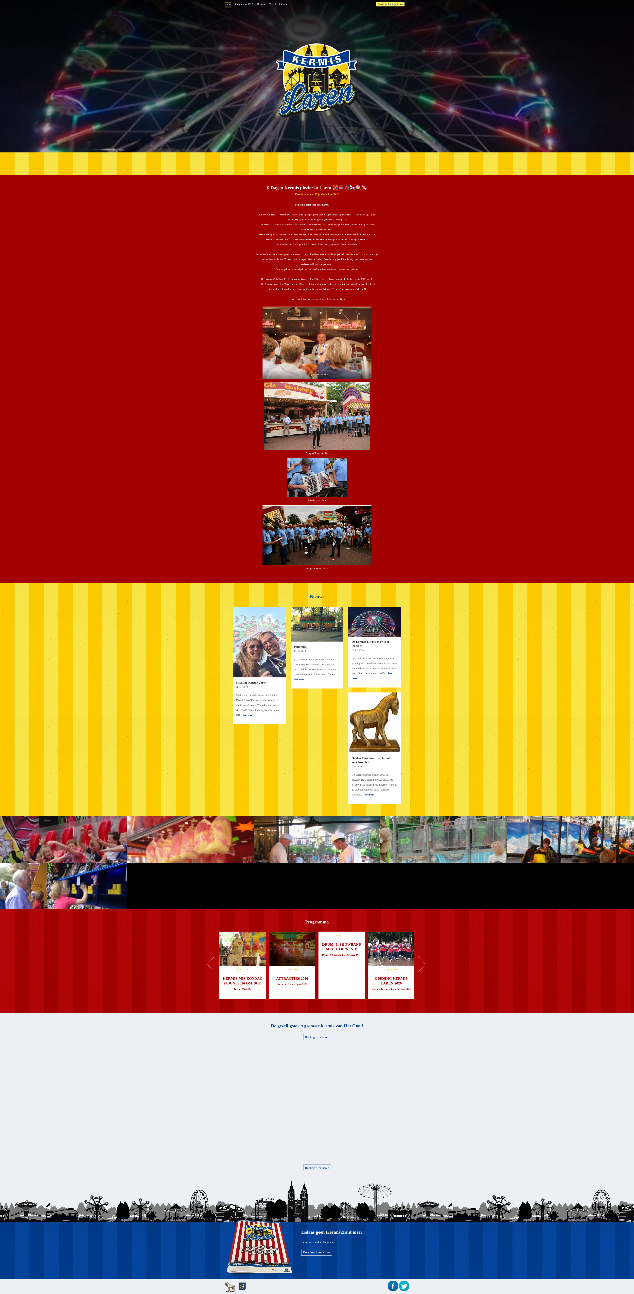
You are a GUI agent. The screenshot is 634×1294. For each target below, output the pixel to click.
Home (228, 4)
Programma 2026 (244, 4)
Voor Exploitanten (278, 4)
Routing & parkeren (317, 1037)
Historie (261, 4)
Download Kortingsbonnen (390, 4)
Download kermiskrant (317, 1252)
